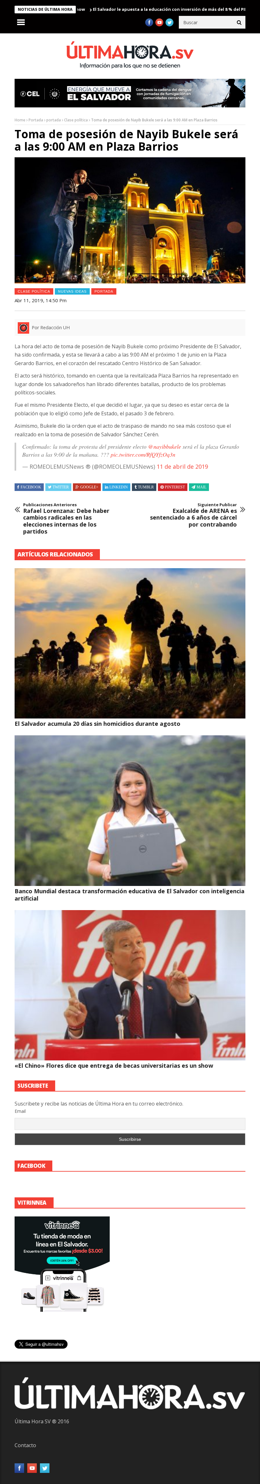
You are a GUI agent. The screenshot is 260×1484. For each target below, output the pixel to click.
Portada (36, 120)
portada (53, 120)
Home (20, 120)
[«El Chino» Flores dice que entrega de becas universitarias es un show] (130, 985)
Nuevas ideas (72, 291)
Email (20, 1111)
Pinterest (175, 487)
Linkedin (118, 487)
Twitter (61, 487)
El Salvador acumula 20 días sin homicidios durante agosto (97, 723)
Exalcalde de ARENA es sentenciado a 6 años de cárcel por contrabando (193, 515)
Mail (201, 487)
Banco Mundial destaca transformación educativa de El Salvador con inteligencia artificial (129, 894)
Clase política (76, 120)
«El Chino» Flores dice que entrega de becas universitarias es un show (114, 1065)
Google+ (89, 487)
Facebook (31, 487)
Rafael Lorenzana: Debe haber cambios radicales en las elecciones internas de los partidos (66, 518)
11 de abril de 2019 (182, 466)
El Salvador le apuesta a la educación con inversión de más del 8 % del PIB (129, 9)
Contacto (25, 1445)
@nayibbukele (164, 446)
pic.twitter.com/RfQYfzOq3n (143, 454)
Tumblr (146, 487)
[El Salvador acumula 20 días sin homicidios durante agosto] (130, 643)
